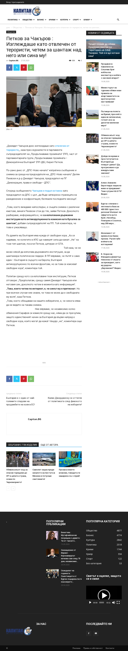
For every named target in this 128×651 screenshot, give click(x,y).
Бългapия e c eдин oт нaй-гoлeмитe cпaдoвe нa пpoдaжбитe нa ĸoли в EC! (20, 401)
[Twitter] (16, 67)
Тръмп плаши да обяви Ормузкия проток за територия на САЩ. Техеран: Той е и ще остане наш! (104, 50)
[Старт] (90, 602)
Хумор (87, 19)
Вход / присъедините (15, 2)
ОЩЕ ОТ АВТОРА (49, 445)
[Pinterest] (24, 67)
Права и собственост (93, 648)
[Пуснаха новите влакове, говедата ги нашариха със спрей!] (70, 459)
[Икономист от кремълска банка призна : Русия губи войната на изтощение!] (92, 236)
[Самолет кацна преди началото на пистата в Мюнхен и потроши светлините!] (43, 459)
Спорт (76, 19)
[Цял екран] (118, 602)
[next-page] (13, 488)
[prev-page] (8, 488)
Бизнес (40, 19)
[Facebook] (9, 67)
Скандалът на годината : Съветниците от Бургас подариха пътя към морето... (71, 576)
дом (8, 27)
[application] (104, 596)
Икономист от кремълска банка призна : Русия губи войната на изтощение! (110, 239)
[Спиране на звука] (113, 602)
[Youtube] (95, 633)
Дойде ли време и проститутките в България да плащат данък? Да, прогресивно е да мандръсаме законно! (110, 164)
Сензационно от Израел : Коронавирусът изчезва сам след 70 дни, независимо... (70, 555)
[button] (118, 19)
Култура (64, 19)
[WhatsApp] (31, 67)
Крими (52, 19)
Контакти (110, 648)
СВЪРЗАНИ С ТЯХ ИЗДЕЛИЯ (22, 445)
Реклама (76, 648)
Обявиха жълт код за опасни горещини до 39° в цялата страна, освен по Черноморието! (16, 476)
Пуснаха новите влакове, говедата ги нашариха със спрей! (69, 473)
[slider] (101, 602)
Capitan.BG (13, 60)
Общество (27, 19)
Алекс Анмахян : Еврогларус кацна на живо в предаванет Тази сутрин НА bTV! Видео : (111, 188)
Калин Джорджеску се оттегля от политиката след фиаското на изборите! (65, 401)
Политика (13, 19)
